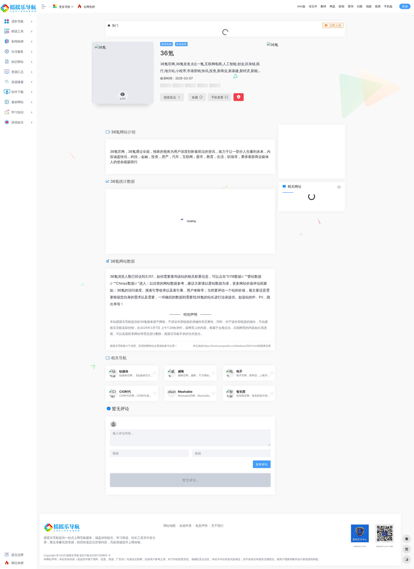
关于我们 (217, 525)
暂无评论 (120, 408)
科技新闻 (181, 44)
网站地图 (169, 525)
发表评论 (262, 464)
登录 (405, 6)
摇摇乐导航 (72, 555)
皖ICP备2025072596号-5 (95, 555)
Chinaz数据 (125, 283)
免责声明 (201, 525)
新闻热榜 (166, 44)
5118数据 (234, 276)
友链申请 (185, 525)
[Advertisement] (311, 151)
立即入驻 (335, 25)
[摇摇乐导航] (62, 529)
